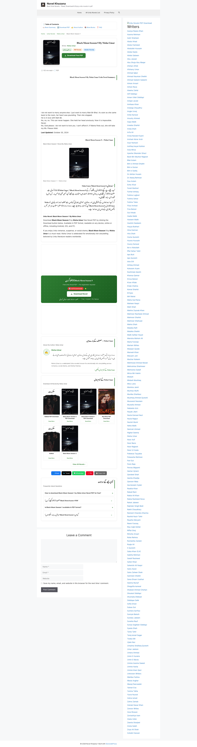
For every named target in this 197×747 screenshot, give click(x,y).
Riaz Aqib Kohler (134, 527)
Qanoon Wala (132, 482)
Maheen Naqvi (133, 303)
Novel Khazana (56, 3)
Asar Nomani (132, 143)
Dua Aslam (131, 181)
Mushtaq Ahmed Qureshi (137, 398)
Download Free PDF (75, 55)
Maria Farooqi (133, 342)
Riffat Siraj (131, 530)
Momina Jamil (133, 387)
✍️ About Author (77, 27)
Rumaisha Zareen (134, 541)
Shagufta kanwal (134, 586)
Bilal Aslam (131, 160)
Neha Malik (131, 426)
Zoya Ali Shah (133, 730)
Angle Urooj (132, 111)
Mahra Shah (132, 324)
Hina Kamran (132, 230)
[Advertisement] (79, 96)
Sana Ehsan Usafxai (135, 579)
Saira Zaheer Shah (135, 572)
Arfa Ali (130, 132)
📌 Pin (90, 473)
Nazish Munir (132, 422)
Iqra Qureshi (132, 258)
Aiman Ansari (132, 83)
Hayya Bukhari (133, 227)
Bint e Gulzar (132, 167)
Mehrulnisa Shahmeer (136, 366)
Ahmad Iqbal (132, 73)
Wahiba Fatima (133, 677)
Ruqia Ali (130, 544)
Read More (51, 421)
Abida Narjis (132, 52)
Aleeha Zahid (132, 90)
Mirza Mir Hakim (134, 373)
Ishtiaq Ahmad (133, 265)
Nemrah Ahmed (133, 429)
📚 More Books (90, 27)
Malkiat (51, 453)
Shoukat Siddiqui (134, 593)
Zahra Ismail (132, 698)
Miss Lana (131, 384)
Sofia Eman (132, 604)
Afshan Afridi (132, 66)
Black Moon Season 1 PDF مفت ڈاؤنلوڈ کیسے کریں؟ (61, 500)
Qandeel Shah (133, 475)
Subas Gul (131, 607)
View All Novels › (79, 464)
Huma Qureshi (133, 237)
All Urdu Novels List (93, 13)
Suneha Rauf (132, 621)
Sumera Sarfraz (133, 611)
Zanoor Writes (133, 709)
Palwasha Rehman (135, 457)
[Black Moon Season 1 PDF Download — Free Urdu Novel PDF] (88, 402)
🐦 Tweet (66, 473)
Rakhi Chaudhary (134, 509)
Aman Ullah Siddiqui (135, 97)
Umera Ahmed (133, 653)
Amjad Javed (132, 101)
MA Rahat (131, 296)
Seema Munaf (133, 583)
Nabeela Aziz (132, 408)
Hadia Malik (132, 216)
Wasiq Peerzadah (134, 684)
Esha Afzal (131, 185)
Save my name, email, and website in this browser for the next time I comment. (76, 583)
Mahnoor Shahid (134, 317)
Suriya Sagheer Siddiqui (137, 625)
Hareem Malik (133, 220)
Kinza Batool (132, 279)
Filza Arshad (132, 206)
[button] (119, 13)
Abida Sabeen (133, 55)
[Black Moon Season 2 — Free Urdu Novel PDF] (70, 438)
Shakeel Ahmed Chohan (137, 590)
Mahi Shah (131, 307)
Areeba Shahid (133, 125)
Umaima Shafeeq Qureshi (137, 646)
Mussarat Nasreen (134, 401)
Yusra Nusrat (132, 695)
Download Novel (81, 294)
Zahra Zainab (132, 702)
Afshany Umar (133, 69)
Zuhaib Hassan (133, 733)
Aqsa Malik (131, 122)
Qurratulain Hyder (134, 485)
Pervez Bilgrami (133, 468)
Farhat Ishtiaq (133, 192)
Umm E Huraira (133, 656)
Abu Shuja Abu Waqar (136, 62)
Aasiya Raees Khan (135, 31)
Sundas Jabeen (133, 618)
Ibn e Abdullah (133, 248)
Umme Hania (132, 667)
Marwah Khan (133, 352)
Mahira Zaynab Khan (135, 310)
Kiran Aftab (132, 282)
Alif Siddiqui (132, 94)
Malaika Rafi (132, 328)
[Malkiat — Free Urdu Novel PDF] (51, 438)
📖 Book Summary (49, 27)
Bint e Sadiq (132, 171)
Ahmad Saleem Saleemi (137, 80)
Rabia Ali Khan (133, 496)
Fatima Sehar (132, 199)
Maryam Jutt (132, 356)
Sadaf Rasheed (133, 558)
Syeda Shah (132, 628)
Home (79, 13)
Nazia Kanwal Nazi (135, 415)
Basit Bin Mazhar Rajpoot (137, 157)
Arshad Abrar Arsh (135, 139)
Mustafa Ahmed (133, 405)
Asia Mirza (131, 150)
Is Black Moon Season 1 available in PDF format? (63, 507)
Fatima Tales (132, 202)
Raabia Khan (132, 489)
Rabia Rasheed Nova (136, 499)
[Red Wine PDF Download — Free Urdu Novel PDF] (106, 402)
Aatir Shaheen (133, 38)
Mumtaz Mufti (133, 391)
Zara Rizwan (132, 712)
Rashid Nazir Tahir (134, 516)
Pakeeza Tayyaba (134, 454)
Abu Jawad (132, 59)
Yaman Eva (131, 688)
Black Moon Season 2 (70, 453)
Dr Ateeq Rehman (134, 178)
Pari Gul (130, 461)
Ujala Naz (131, 642)
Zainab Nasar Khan (135, 705)
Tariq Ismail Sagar (134, 635)
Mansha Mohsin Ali (135, 338)
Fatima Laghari (133, 195)
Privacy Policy (109, 13)
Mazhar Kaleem (133, 359)
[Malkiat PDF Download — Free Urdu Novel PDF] (51, 402)
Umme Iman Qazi (134, 670)
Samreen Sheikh (134, 576)
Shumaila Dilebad (134, 597)
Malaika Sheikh (133, 331)
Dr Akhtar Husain (134, 174)
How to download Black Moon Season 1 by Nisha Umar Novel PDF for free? (73, 493)
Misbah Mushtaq (134, 380)
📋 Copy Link (100, 473)
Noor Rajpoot (132, 447)
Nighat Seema (133, 433)
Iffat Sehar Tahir (133, 251)
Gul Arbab (131, 213)
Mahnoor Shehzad (134, 321)
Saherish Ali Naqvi (134, 565)
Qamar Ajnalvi (133, 471)
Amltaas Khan (133, 104)
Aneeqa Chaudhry (134, 108)
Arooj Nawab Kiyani (135, 136)
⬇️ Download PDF (63, 27)
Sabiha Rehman (133, 555)
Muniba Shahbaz (134, 394)
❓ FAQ (99, 27)
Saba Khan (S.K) (134, 551)
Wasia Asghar (133, 681)
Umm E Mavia (133, 660)
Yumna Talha (132, 691)
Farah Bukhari (133, 188)
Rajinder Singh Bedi (135, 506)
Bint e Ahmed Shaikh (135, 164)
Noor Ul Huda (133, 450)
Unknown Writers (134, 674)
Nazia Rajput (132, 419)
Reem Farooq (132, 523)
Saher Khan (132, 562)
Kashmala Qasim (134, 272)
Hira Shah (131, 234)
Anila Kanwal (132, 115)
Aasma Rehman (133, 34)
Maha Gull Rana (133, 300)
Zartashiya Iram (133, 716)
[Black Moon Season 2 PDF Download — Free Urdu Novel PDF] (70, 402)
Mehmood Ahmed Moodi (137, 363)
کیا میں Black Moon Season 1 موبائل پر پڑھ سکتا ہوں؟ (61, 514)
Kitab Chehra (132, 286)
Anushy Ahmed (133, 118)
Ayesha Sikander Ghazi (136, 153)
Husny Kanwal (133, 244)
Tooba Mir (131, 639)
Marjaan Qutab (133, 349)
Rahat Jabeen (133, 502)
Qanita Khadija (133, 478)
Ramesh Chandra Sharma (137, 513)
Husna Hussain (133, 241)
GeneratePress (111, 744)
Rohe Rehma (132, 537)
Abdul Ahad (132, 41)
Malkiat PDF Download (52, 416)
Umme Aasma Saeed (136, 663)
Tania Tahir (131, 632)
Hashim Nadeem (134, 223)
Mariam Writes (133, 345)
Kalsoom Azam (133, 268)
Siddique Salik (133, 600)
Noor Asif (131, 440)
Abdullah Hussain (134, 48)
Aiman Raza (132, 87)
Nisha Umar (132, 436)
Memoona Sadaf (134, 370)
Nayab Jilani (132, 412)
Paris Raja (131, 464)
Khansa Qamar (133, 275)
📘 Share (56, 473)
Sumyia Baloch (133, 614)
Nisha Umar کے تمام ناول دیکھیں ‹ (104, 369)
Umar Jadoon (132, 649)
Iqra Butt (130, 255)
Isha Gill (130, 262)
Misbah (130, 377)
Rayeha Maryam (134, 520)
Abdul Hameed (133, 45)
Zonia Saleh (132, 726)
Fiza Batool (131, 209)
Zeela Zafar (132, 719)
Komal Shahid (133, 289)
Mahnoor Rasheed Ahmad (138, 314)
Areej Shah (131, 129)
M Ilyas (130, 293)
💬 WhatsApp (78, 473)
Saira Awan (132, 569)
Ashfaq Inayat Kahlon (136, 146)
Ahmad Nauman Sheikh (137, 76)
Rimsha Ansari (133, 534)
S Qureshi (131, 548)
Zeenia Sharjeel (133, 723)
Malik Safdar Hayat (135, 335)
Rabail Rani (131, 492)
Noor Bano (131, 443)
